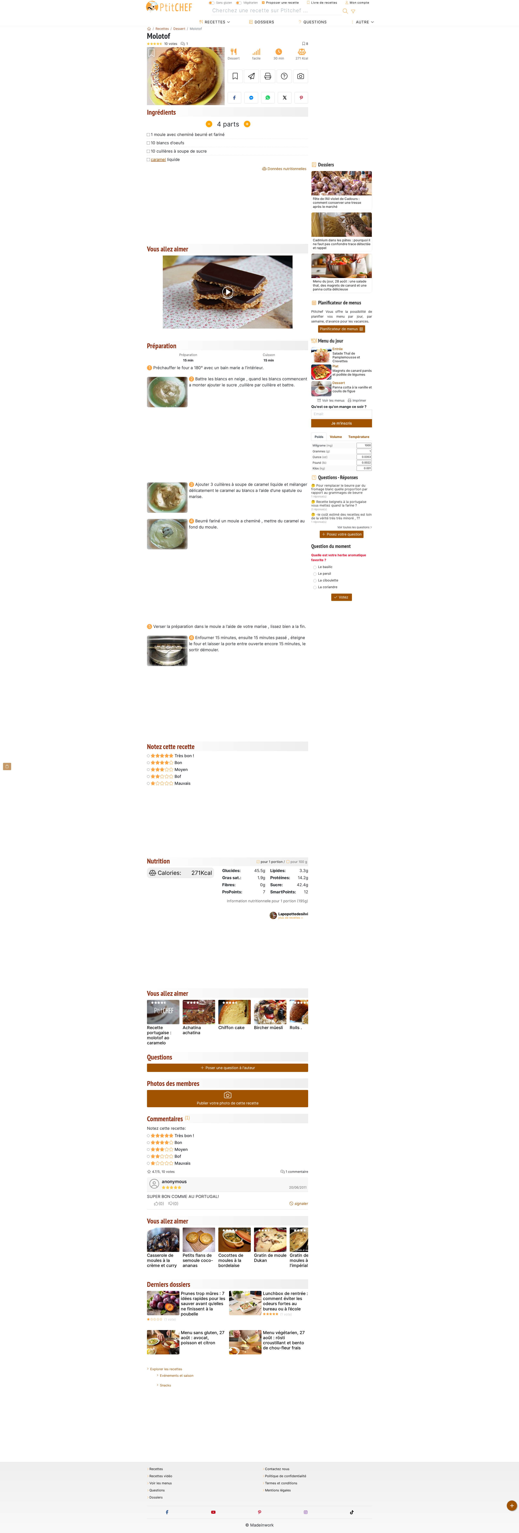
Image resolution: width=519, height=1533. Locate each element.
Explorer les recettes (166, 1369)
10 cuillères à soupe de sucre (179, 151)
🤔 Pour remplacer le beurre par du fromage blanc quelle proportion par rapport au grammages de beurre (339, 489)
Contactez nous (277, 1469)
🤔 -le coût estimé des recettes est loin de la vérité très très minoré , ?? (341, 516)
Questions (314, 22)
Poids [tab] (319, 437)
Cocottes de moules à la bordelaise (230, 1260)
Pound (319, 462)
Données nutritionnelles (286, 169)
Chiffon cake (231, 1027)
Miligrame (323, 445)
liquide (165, 159)
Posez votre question (344, 534)
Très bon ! (184, 755)
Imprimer (359, 400)
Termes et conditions (281, 1483)
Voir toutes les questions (353, 527)
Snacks (165, 1385)
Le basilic (325, 567)
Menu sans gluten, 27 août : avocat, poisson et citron (202, 1337)
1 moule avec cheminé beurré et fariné (188, 134)
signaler (301, 1203)
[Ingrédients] (7, 766)
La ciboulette (328, 580)
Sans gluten (224, 2)
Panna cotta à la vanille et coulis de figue (352, 389)
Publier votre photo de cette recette (227, 1103)
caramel (158, 159)
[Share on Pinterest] (301, 97)
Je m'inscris (341, 423)
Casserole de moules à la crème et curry (162, 1260)
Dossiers (263, 22)
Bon (178, 762)
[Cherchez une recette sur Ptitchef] (345, 10)
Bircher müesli (268, 1027)
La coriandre (327, 587)
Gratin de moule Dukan (270, 1258)
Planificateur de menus (339, 329)
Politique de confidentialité (285, 1476)
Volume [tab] (336, 437)
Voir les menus (332, 400)
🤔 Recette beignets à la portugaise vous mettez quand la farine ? (338, 503)
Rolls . (296, 1027)
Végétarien (250, 2)
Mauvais (182, 783)
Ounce (320, 457)
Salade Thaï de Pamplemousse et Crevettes (346, 357)
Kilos (319, 468)
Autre (362, 22)
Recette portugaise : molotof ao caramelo (159, 1035)
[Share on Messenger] (251, 97)
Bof (177, 776)
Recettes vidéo (160, 1476)
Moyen (181, 769)
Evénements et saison (176, 1375)
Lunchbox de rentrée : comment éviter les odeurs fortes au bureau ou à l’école (285, 1301)
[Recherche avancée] (353, 11)
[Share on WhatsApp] (268, 97)
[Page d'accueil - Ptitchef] (149, 29)
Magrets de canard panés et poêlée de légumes (352, 372)
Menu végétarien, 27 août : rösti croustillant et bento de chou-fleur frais (284, 1340)
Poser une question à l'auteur (230, 1068)
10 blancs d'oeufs (167, 142)
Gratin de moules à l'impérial (299, 1260)
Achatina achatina (192, 1030)
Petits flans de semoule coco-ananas (198, 1260)
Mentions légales (278, 1490)
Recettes (214, 22)
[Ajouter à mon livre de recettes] (235, 76)
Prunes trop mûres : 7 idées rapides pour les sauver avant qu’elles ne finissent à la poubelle (203, 1303)
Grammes (321, 451)
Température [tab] (358, 437)
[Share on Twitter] (285, 97)
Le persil (324, 573)
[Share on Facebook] (234, 97)
